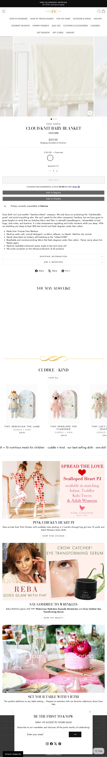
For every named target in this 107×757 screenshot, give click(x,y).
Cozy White (57, 158)
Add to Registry (53, 192)
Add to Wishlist (53, 198)
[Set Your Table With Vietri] (53, 659)
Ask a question (53, 262)
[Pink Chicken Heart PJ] (53, 490)
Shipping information (53, 256)
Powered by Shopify (53, 754)
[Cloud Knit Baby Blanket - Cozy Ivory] (20, 346)
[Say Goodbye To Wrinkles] (53, 571)
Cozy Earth (54, 124)
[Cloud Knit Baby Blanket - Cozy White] (24, 346)
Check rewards (13, 754)
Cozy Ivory (50, 158)
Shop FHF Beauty (53, 618)
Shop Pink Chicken (53, 536)
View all (53, 378)
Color (53, 152)
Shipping (44, 142)
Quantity (53, 166)
